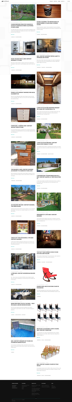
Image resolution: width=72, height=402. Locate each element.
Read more (12, 34)
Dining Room (38, 67)
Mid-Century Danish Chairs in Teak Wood (47, 364)
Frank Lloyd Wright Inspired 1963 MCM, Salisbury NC (23, 93)
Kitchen (43, 375)
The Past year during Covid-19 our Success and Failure (47, 252)
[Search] (67, 1)
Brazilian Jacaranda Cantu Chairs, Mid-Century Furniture (48, 329)
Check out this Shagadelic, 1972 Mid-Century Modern (22, 238)
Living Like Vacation (18, 314)
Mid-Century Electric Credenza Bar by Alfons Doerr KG (49, 400)
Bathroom (38, 34)
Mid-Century (23, 314)
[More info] (69, 1)
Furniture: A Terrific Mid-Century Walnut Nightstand (21, 126)
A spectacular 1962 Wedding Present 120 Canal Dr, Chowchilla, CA (48, 108)
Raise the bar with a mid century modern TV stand (21, 59)
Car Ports (12, 314)
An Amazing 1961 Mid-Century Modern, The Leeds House (23, 205)
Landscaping (13, 180)
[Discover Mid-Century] (5, 1)
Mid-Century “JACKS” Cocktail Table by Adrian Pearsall (22, 379)
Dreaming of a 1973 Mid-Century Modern (47, 215)
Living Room (43, 67)
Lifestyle (21, 22)
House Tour (13, 103)
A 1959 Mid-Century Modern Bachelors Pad (23, 274)
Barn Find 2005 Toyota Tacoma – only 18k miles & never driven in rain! (23, 304)
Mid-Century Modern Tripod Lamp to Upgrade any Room (48, 56)
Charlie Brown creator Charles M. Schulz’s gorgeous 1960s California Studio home (22, 26)
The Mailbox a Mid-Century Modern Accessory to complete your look (22, 170)
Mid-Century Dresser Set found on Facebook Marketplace (22, 341)
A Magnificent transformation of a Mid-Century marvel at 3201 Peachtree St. (49, 177)
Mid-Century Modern (44, 34)
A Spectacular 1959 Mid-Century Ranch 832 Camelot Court (47, 143)
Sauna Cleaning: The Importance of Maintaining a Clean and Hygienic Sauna (48, 23)
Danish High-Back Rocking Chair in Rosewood (48, 287)
